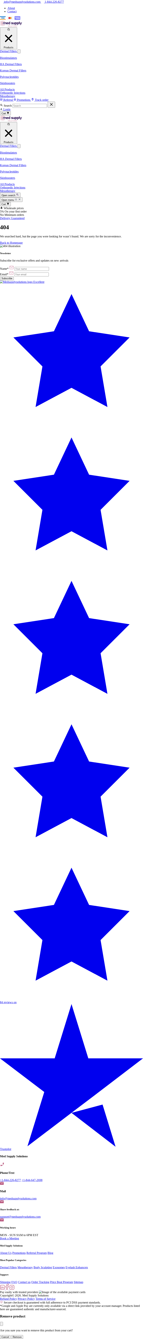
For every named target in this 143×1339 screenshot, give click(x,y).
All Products (7, 89)
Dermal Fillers (9, 51)
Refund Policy (8, 1298)
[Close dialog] (1, 1324)
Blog (50, 1252)
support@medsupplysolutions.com (20, 1216)
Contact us (24, 1282)
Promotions (19, 1252)
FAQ (14, 1282)
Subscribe (6, 278)
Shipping (5, 1282)
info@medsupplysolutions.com (18, 1198)
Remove (17, 1337)
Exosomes (59, 1267)
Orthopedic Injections (12, 92)
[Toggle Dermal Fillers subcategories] (19, 51)
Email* (4, 274)
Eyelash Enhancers (77, 1267)
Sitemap (78, 1282)
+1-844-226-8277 (10, 1180)
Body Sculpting (43, 1267)
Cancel (5, 1337)
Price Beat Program (61, 1282)
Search (8, 105)
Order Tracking (40, 1282)
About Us (6, 1252)
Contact (12, 11)
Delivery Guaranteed (12, 218)
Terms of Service (45, 1298)
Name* (4, 268)
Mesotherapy (7, 96)
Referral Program (36, 1252)
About (11, 8)
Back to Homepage (11, 242)
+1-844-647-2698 (32, 1180)
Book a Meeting (9, 1238)
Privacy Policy (26, 1298)
